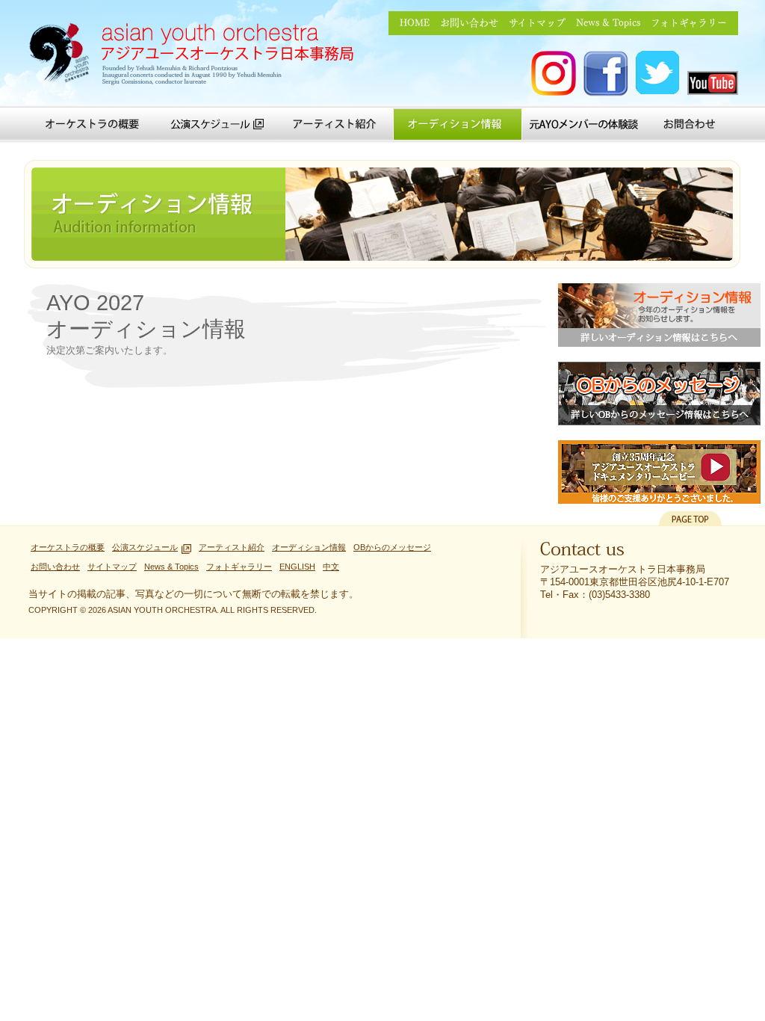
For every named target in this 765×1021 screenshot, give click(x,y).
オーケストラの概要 (92, 124)
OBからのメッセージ (659, 393)
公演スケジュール (218, 124)
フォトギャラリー (689, 23)
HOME (415, 23)
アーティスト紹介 (334, 124)
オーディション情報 (457, 124)
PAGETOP (690, 518)
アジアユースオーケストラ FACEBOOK (605, 73)
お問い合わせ (469, 23)
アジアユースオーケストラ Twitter (658, 73)
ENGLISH (297, 566)
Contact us (582, 552)
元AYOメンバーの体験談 (583, 124)
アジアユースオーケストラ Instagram (553, 73)
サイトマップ (537, 23)
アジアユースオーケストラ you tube (712, 83)
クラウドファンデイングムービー (659, 472)
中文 (331, 566)
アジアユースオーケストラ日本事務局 (196, 56)
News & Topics (608, 23)
